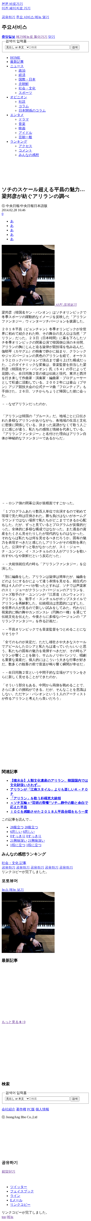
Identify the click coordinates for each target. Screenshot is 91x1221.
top (4, 1217)
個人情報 (42, 1109)
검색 (75, 47)
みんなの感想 (29, 155)
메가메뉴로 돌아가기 (31, 36)
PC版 (31, 1109)
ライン (15, 1196)
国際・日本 (27, 79)
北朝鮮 (24, 84)
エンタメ (17, 115)
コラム (24, 106)
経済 (22, 75)
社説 (22, 101)
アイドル (25, 132)
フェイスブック (22, 1191)
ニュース (17, 66)
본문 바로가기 (12, 3)
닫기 (51, 36)
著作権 (21, 1109)
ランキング (18, 141)
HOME (15, 57)
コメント (25, 150)
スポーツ (25, 93)
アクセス (25, 146)
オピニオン (18, 97)
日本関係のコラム (32, 110)
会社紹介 (8, 1109)
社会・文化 (27, 88)
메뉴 (10, 1217)
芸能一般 (25, 137)
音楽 (22, 124)
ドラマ (24, 119)
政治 (22, 70)
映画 (22, 128)
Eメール (16, 1200)
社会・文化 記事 (14, 863)
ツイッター (18, 1187)
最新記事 (17, 61)
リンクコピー (20, 1204)
